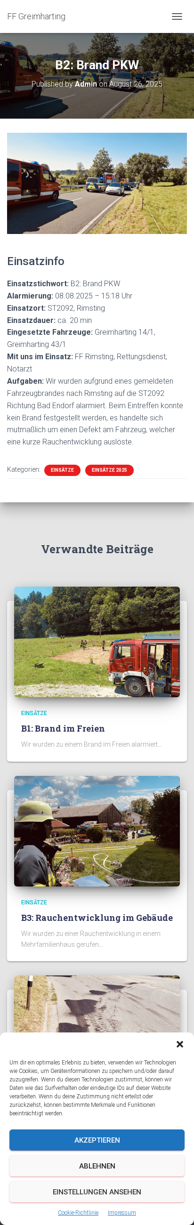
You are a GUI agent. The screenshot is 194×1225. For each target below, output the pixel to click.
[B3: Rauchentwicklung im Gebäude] (97, 830)
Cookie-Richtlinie (78, 1212)
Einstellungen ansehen (97, 1192)
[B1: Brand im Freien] (97, 641)
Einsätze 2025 (109, 470)
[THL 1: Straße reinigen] (97, 1030)
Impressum (122, 1212)
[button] (180, 1044)
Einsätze (62, 470)
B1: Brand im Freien (63, 728)
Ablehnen (97, 1166)
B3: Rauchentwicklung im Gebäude (97, 917)
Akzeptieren (97, 1140)
